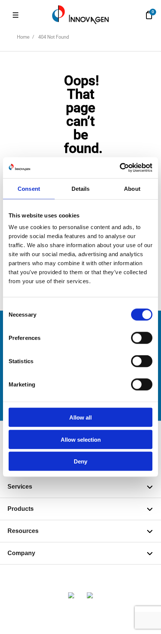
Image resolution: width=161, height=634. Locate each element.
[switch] (141, 338)
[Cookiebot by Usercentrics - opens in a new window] (119, 168)
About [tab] (132, 188)
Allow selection (81, 439)
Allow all (80, 417)
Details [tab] (81, 188)
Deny (80, 461)
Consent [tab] (29, 188)
